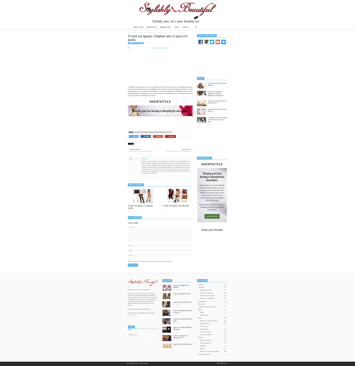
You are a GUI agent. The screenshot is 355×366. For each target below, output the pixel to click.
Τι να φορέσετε (213, 329)
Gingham (136, 132)
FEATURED (167, 280)
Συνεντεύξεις (213, 326)
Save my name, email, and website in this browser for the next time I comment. (150, 261)
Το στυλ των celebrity (213, 334)
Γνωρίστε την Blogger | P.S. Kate (182, 294)
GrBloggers (212, 287)
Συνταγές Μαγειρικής (212, 354)
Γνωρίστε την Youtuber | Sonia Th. (182, 302)
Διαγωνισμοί (212, 304)
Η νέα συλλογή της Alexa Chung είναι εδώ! (141, 151)
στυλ (158, 132)
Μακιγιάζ (213, 346)
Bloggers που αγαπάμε (213, 293)
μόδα (153, 132)
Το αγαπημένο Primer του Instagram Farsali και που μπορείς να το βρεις (217, 119)
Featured (212, 284)
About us (186, 27)
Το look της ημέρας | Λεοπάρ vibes (175, 206)
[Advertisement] (160, 123)
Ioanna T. (145, 158)
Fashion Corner (137, 28)
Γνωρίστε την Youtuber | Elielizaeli (182, 344)
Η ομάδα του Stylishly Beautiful (212, 307)
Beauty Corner (151, 28)
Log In (149, 342)
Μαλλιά (213, 348)
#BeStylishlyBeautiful (213, 290)
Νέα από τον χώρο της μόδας (213, 321)
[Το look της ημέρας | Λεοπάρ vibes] (177, 196)
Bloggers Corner (165, 28)
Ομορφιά (212, 337)
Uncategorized (212, 301)
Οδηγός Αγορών (213, 323)
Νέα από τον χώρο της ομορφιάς (213, 351)
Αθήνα (213, 312)
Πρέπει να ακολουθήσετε (213, 298)
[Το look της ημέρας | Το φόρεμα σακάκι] (143, 196)
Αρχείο (130, 329)
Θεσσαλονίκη (213, 315)
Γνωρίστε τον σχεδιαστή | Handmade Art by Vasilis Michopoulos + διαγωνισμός (215, 93)
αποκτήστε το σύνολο (145, 132)
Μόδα (130, 43)
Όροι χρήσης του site (222, 363)
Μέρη (212, 309)
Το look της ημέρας (138, 43)
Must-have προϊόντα (213, 340)
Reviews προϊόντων (213, 343)
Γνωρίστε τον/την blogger (213, 295)
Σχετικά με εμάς (132, 315)
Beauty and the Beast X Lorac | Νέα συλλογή (179, 151)
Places (176, 28)
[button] (225, 27)
